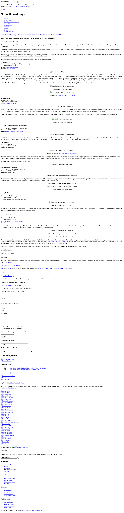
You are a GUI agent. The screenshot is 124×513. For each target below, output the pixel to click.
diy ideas (6, 483)
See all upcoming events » (8, 373)
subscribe (27, 6)
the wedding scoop (10, 35)
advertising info (8, 502)
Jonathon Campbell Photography (67, 95)
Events (6, 30)
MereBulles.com (10, 68)
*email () (9, 303)
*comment (4, 313)
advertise (22, 6)
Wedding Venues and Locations (63, 268)
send (2, 268)
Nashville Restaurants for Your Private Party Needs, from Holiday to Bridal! (39, 35)
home (2, 35)
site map (6, 471)
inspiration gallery (9, 482)
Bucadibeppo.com (11, 103)
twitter (12, 6)
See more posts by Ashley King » (10, 265)
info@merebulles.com (11, 67)
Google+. (10, 262)
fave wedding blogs (10, 495)
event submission (9, 504)
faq (11, 465)
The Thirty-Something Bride (9, 285)
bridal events (8, 490)
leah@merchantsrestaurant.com (14, 221)
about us (6, 465)
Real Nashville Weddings (11, 22)
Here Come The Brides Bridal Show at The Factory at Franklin (28, 368)
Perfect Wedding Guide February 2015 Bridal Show (24, 369)
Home (6, 18)
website (3, 308)
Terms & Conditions (36, 510)
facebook (16, 6)
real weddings (8, 480)
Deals (6, 28)
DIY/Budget (8, 25)
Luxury (6, 27)
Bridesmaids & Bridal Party (45, 268)
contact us (7, 466)
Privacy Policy (25, 510)
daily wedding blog (9, 478)
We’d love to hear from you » (9, 388)
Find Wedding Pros (9, 20)
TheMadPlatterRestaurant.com (14, 131)
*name (3, 298)
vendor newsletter (9, 506)
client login (7, 507)
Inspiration (7, 23)
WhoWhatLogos (7, 276)
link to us (7, 468)
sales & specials (8, 492)
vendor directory (9, 494)
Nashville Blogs (9, 31)
